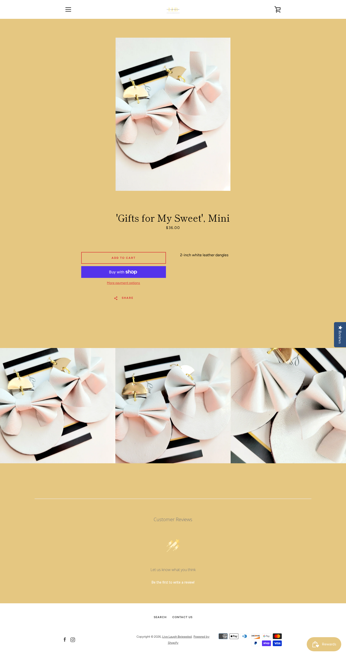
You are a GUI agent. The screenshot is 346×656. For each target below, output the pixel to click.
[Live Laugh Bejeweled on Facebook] (64, 639)
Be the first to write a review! (173, 582)
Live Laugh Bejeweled (177, 636)
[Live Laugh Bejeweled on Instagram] (72, 639)
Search (160, 617)
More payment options (123, 283)
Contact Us (182, 617)
